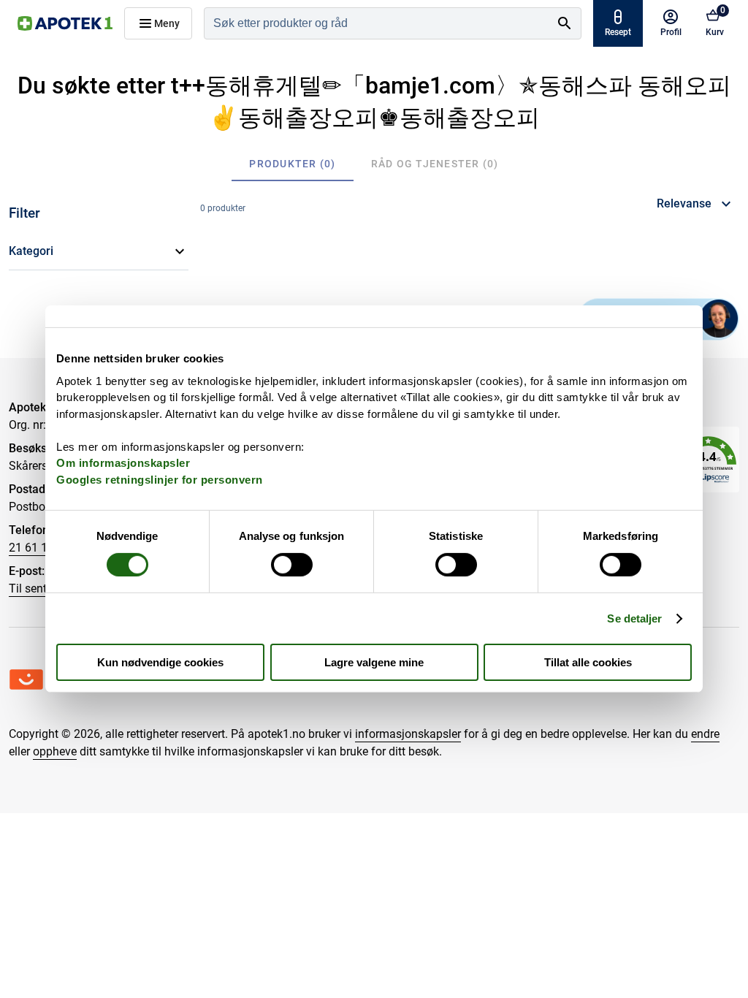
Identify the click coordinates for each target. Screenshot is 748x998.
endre (705, 734)
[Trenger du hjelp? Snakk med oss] (718, 318)
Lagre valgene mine (374, 662)
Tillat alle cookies (588, 662)
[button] (98, 251)
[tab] (292, 163)
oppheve (55, 751)
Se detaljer (634, 618)
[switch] (292, 564)
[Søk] (565, 23)
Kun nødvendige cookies (160, 662)
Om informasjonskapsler (123, 463)
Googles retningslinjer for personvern (159, 479)
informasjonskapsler (408, 734)
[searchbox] (377, 23)
